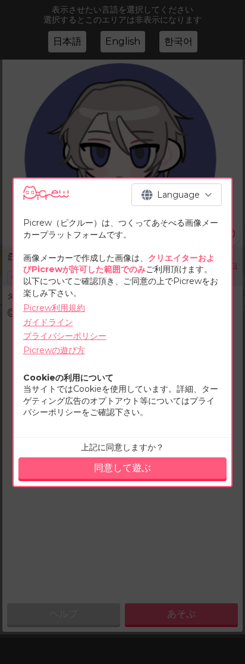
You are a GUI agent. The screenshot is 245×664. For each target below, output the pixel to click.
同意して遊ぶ (122, 467)
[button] (176, 194)
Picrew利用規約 (54, 308)
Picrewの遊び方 (54, 350)
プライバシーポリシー (64, 336)
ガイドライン (48, 322)
